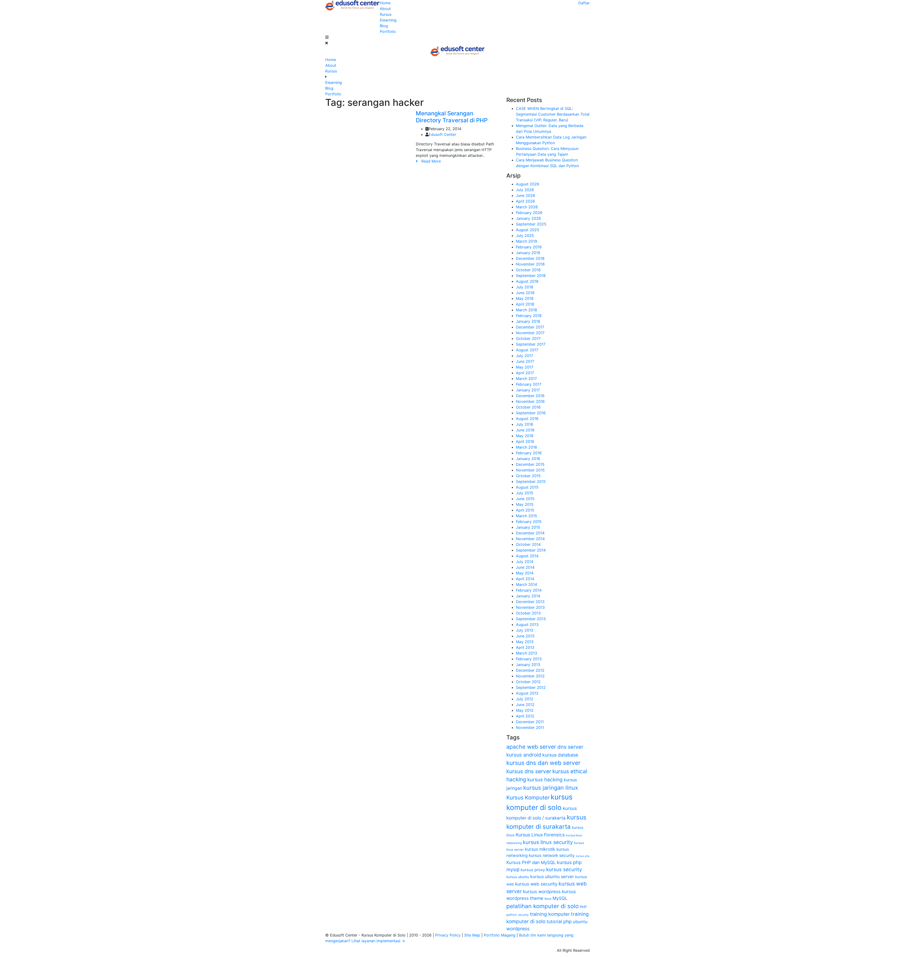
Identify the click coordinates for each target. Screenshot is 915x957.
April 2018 (525, 304)
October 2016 (528, 407)
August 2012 (527, 693)
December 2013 (530, 601)
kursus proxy (533, 869)
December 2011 (530, 721)
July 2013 (524, 630)
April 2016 (525, 441)
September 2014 (531, 550)
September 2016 (531, 412)
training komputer (550, 914)
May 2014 (525, 573)
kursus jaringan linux (550, 787)
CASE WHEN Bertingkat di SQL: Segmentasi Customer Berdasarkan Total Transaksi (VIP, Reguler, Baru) (553, 114)
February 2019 (529, 247)
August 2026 (527, 184)
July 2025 (525, 235)
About (385, 8)
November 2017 (530, 332)
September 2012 (531, 687)
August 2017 (527, 350)
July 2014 (524, 561)
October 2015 (528, 475)
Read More (429, 161)
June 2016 (525, 430)
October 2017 (528, 338)
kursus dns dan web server (543, 762)
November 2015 (530, 470)
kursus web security (536, 884)
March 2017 (526, 378)
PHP (583, 907)
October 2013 (528, 613)
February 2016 (529, 452)
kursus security (564, 869)
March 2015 (526, 515)
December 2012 (530, 670)
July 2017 (524, 355)
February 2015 (529, 521)
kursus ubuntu (517, 877)
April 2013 (525, 647)
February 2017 (528, 384)
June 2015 (525, 498)
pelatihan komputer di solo (542, 906)
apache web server (531, 746)
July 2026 (525, 189)
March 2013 (526, 653)
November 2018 (530, 264)
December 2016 (530, 395)
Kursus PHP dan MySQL (531, 862)
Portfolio (388, 31)
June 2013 (525, 636)
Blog (384, 25)
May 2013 (525, 641)
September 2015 (531, 481)
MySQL (560, 898)
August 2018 (527, 281)
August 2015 (527, 487)
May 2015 (525, 504)
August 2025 (527, 229)
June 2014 (525, 567)
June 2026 (525, 195)
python (511, 914)
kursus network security (552, 855)
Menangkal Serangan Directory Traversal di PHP (452, 117)
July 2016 (524, 424)
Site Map (472, 935)
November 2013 (530, 607)
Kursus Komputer (527, 797)
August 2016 (527, 418)
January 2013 (528, 664)
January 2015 (528, 527)
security (523, 914)
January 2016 (528, 458)
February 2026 (529, 212)
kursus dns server (528, 771)
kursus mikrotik (540, 849)
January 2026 (528, 218)
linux (547, 899)
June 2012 (525, 704)
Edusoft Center (442, 134)
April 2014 (525, 578)
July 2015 (524, 493)
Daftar (584, 2)
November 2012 (530, 676)
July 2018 (524, 287)
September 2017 (530, 344)
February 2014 (529, 590)
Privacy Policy (448, 935)
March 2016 (526, 447)
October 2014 (528, 544)
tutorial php (559, 921)
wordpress (517, 928)
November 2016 (530, 401)
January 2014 (528, 596)
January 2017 (528, 390)
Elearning (388, 20)
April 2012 (525, 716)
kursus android (523, 755)
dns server (570, 747)
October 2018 (528, 269)
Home (385, 2)
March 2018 (526, 309)
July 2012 (524, 698)
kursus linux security (548, 842)
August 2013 (527, 624)
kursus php (583, 856)
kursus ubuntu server (552, 876)
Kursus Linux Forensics (540, 835)
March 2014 (526, 584)
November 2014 (530, 538)
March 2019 (526, 241)
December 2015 (530, 464)
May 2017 (524, 367)
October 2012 (528, 681)
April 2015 (525, 510)
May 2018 (525, 298)
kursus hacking (545, 780)
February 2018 (529, 315)
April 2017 (525, 372)
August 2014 (527, 555)
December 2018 (530, 258)
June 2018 (525, 292)
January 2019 (528, 252)
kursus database (560, 755)
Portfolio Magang (500, 935)
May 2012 (525, 710)
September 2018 (531, 275)
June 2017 (525, 361)
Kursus (385, 14)
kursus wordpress (542, 891)
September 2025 (531, 224)
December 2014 (530, 533)
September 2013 (531, 618)
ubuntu (580, 921)
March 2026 (527, 207)
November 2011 (530, 727)
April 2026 (525, 201)
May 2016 (525, 435)
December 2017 (530, 327)
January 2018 (528, 321)
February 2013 (529, 658)
